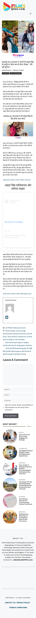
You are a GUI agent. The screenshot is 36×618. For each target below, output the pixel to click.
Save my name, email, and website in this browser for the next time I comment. (19, 407)
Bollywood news (15, 73)
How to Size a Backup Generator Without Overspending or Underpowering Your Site (25, 469)
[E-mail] (6, 318)
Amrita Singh (10, 331)
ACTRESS (5, 73)
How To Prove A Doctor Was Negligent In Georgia (24, 437)
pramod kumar (6, 70)
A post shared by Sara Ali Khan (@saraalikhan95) (19, 248)
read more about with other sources (17, 180)
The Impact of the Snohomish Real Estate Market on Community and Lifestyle (25, 485)
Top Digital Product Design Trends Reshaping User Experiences (26, 453)
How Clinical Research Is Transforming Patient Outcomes (25, 501)
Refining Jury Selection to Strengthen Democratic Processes (23, 517)
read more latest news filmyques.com (17, 294)
